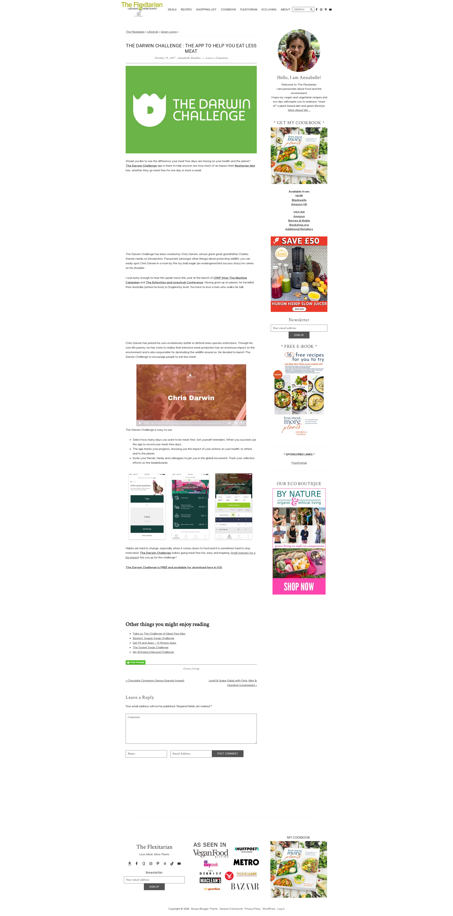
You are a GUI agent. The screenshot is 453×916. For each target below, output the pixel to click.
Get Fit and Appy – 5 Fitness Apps (154, 642)
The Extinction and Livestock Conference (174, 282)
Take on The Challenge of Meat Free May (159, 633)
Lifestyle (152, 31)
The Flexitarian (135, 31)
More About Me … (299, 110)
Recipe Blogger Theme (204, 908)
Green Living (169, 31)
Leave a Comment (216, 58)
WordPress (269, 908)
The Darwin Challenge (141, 165)
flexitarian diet (245, 165)
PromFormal (299, 463)
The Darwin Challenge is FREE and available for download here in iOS (174, 567)
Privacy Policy (252, 908)
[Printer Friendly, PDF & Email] (135, 662)
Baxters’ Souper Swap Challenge (153, 638)
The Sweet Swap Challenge (150, 647)
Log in (281, 908)
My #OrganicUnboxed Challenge (153, 652)
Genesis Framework (231, 908)
